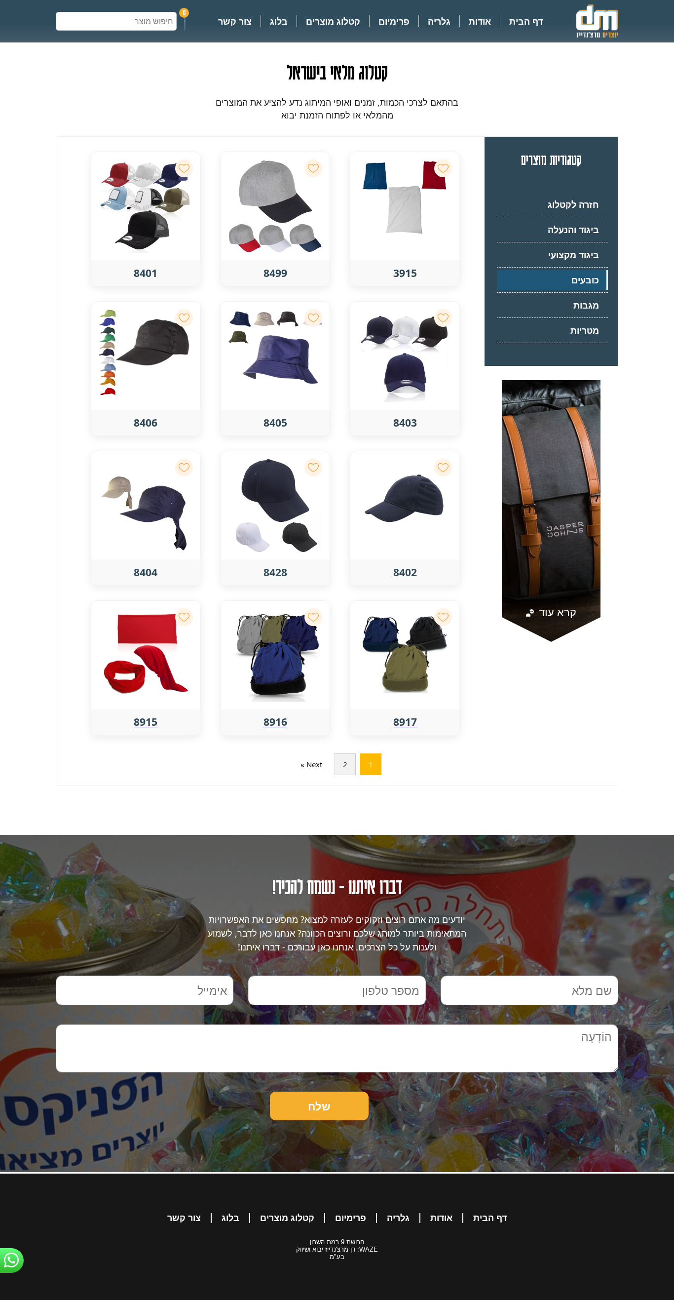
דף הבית (526, 21)
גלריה (439, 21)
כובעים (585, 280)
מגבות (586, 305)
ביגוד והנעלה (573, 230)
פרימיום (394, 21)
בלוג (279, 21)
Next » (311, 764)
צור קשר (235, 21)
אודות (480, 21)
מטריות (584, 330)
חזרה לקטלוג (573, 204)
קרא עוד (556, 611)
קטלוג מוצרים (333, 21)
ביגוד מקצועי (573, 255)
